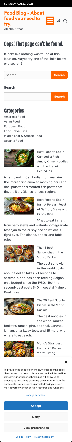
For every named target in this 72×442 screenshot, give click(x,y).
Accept (36, 406)
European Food (14, 126)
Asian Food (12, 121)
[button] (66, 362)
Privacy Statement (43, 436)
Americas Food (14, 117)
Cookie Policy (23, 436)
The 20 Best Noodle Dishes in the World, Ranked (51, 305)
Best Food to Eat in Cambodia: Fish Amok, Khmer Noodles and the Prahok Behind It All (52, 161)
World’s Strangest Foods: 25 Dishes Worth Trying (49, 348)
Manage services (35, 395)
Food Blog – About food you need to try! (24, 18)
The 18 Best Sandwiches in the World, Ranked (50, 252)
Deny (36, 417)
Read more (11, 292)
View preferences (36, 428)
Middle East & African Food (23, 136)
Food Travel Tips (15, 131)
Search (9, 87)
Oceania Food (13, 140)
